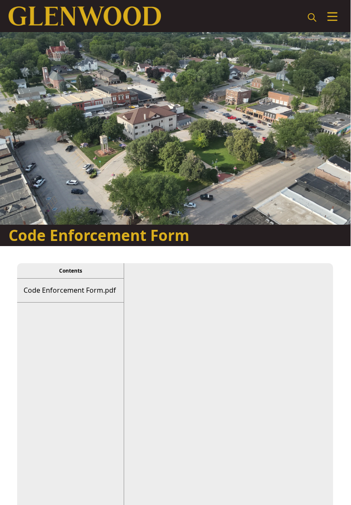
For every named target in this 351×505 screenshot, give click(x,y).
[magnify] (312, 17)
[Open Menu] (332, 16)
